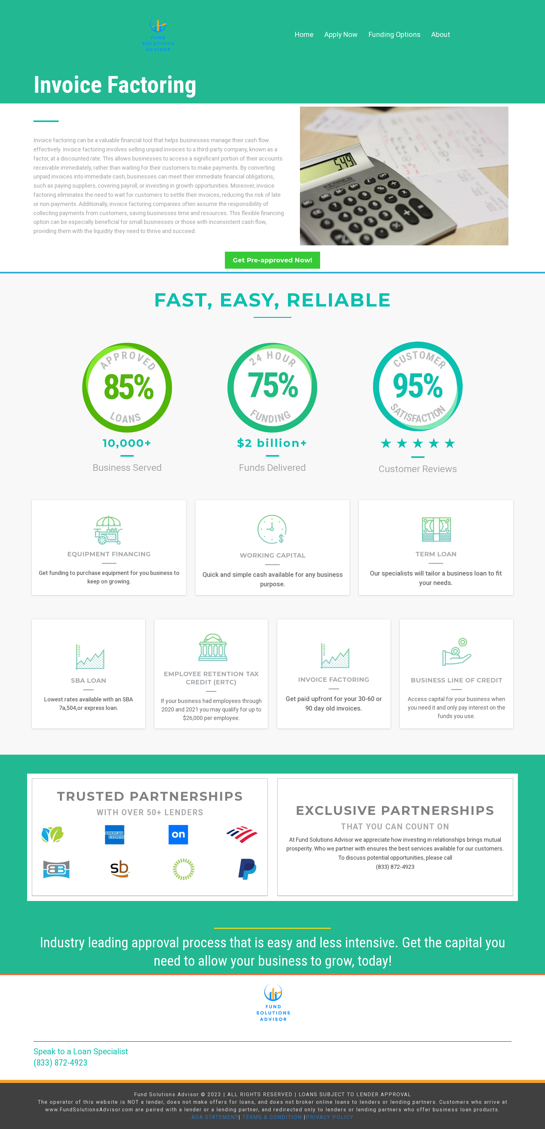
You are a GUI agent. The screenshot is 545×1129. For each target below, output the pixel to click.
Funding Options (394, 34)
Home (304, 34)
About (440, 34)
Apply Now (341, 34)
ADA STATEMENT (214, 1117)
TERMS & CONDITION (272, 1117)
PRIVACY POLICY (330, 1117)
